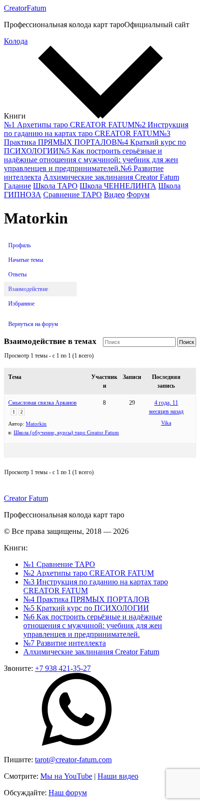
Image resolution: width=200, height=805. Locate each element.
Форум (138, 194)
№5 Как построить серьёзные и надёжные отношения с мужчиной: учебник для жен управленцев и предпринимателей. (91, 159)
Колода (16, 41)
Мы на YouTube (66, 776)
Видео (114, 194)
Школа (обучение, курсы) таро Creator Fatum (66, 432)
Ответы (17, 274)
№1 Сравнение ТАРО (59, 564)
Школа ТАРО (55, 186)
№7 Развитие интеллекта (64, 643)
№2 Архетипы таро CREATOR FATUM (88, 573)
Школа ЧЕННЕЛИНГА (118, 186)
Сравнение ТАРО (72, 194)
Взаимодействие (28, 289)
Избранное (21, 303)
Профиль (19, 245)
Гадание (17, 186)
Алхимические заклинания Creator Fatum (111, 177)
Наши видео (118, 776)
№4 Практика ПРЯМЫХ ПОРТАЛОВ (86, 599)
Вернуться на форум (33, 324)
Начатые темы (25, 260)
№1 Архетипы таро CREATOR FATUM (69, 124)
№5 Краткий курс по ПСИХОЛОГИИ (86, 608)
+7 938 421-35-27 (63, 668)
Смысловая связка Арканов (42, 402)
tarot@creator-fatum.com (73, 759)
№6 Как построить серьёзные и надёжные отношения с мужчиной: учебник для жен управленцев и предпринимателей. (92, 625)
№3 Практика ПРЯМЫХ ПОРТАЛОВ (87, 137)
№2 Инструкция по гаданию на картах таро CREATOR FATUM (96, 128)
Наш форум (68, 792)
